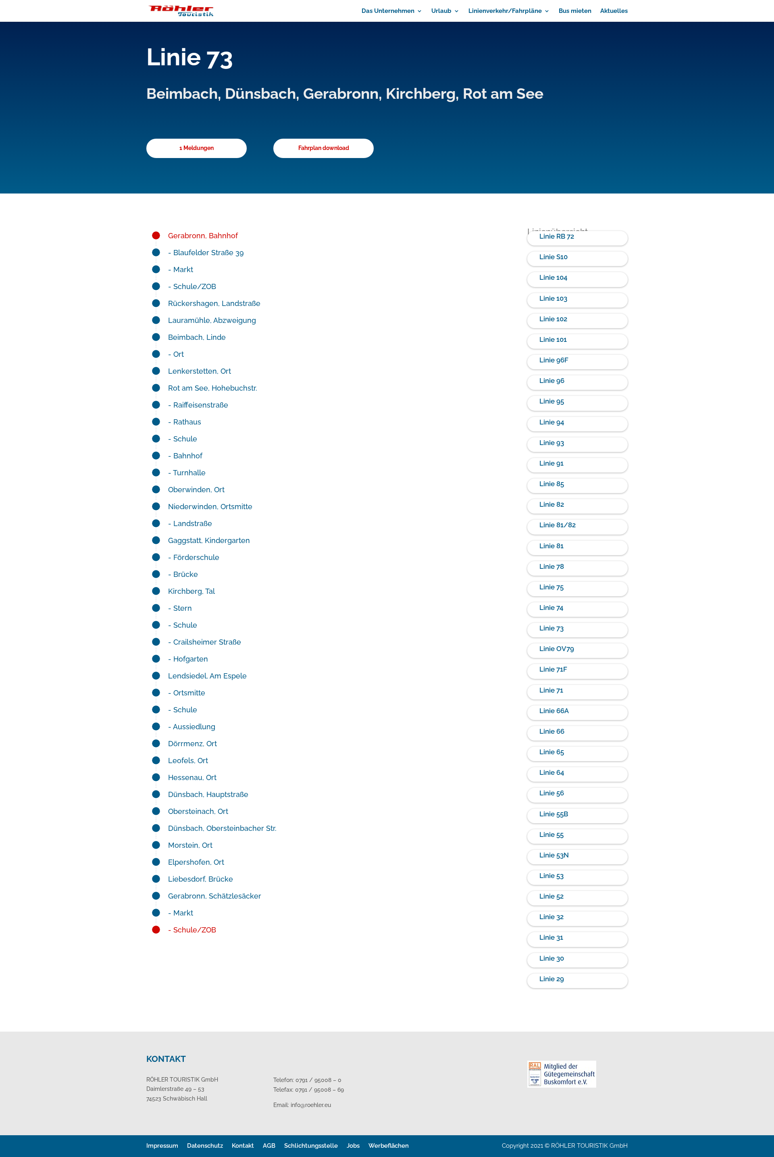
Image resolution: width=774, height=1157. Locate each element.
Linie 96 (551, 381)
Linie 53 (551, 876)
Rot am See (503, 93)
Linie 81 (551, 546)
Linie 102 (553, 319)
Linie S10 (553, 257)
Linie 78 (551, 566)
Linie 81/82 (557, 525)
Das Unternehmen (388, 11)
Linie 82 (551, 504)
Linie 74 (551, 607)
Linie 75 (551, 587)
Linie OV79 (556, 649)
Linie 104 (553, 277)
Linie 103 (553, 298)
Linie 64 (551, 772)
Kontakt (243, 1145)
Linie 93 (551, 443)
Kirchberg (421, 93)
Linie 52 (551, 896)
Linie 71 (551, 690)
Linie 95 (551, 401)
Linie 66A (554, 711)
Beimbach (182, 93)
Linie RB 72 (556, 236)
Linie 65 (551, 752)
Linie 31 (551, 937)
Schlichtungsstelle (311, 1145)
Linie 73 (551, 628)
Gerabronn (341, 93)
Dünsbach (260, 93)
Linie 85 (551, 484)
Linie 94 (551, 422)
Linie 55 (551, 834)
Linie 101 (553, 339)
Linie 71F (553, 669)
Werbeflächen (388, 1145)
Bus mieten (575, 11)
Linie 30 (551, 958)
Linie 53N (554, 855)
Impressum (162, 1145)
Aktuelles (614, 11)
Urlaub (441, 11)
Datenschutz (205, 1145)
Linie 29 (551, 979)
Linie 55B (553, 814)
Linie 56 (551, 793)
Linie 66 (551, 731)
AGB (269, 1145)
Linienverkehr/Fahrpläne (505, 11)
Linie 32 (551, 917)
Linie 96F (553, 360)
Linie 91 (551, 463)
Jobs (353, 1145)
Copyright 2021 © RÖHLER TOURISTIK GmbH (565, 1145)
